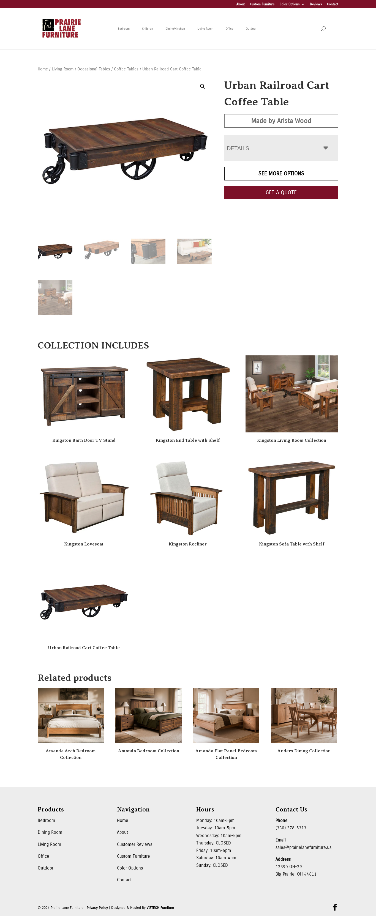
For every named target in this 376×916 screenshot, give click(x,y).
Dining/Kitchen (175, 29)
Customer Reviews (134, 844)
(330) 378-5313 (291, 827)
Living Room (205, 29)
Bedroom (124, 29)
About (240, 4)
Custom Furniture (262, 4)
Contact (332, 4)
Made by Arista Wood (281, 121)
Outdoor (251, 29)
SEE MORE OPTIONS (281, 173)
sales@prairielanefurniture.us (303, 847)
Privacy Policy (97, 908)
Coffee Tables (126, 69)
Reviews (316, 4)
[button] (203, 86)
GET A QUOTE (281, 192)
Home (43, 69)
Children (147, 29)
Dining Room (50, 832)
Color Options (289, 4)
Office (229, 29)
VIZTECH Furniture (160, 908)
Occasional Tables (93, 69)
